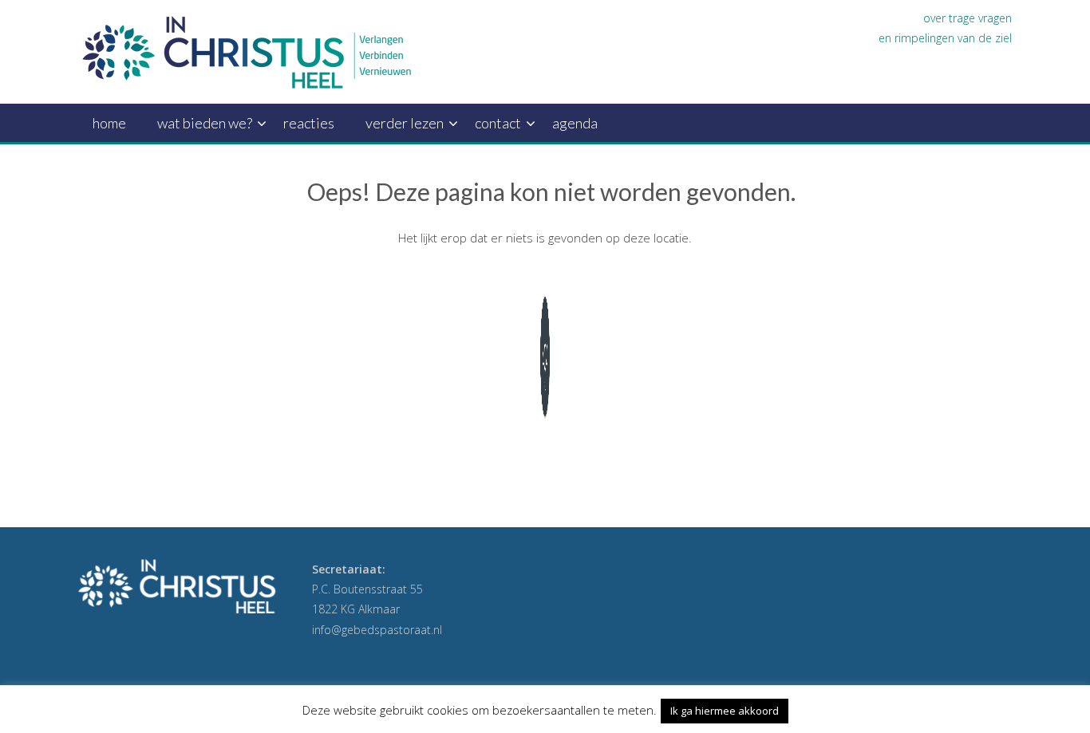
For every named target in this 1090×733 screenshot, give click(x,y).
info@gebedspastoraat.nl (377, 629)
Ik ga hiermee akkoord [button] (724, 710)
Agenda (575, 123)
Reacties (308, 123)
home (109, 123)
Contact (498, 123)
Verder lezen (404, 123)
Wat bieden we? (204, 123)
